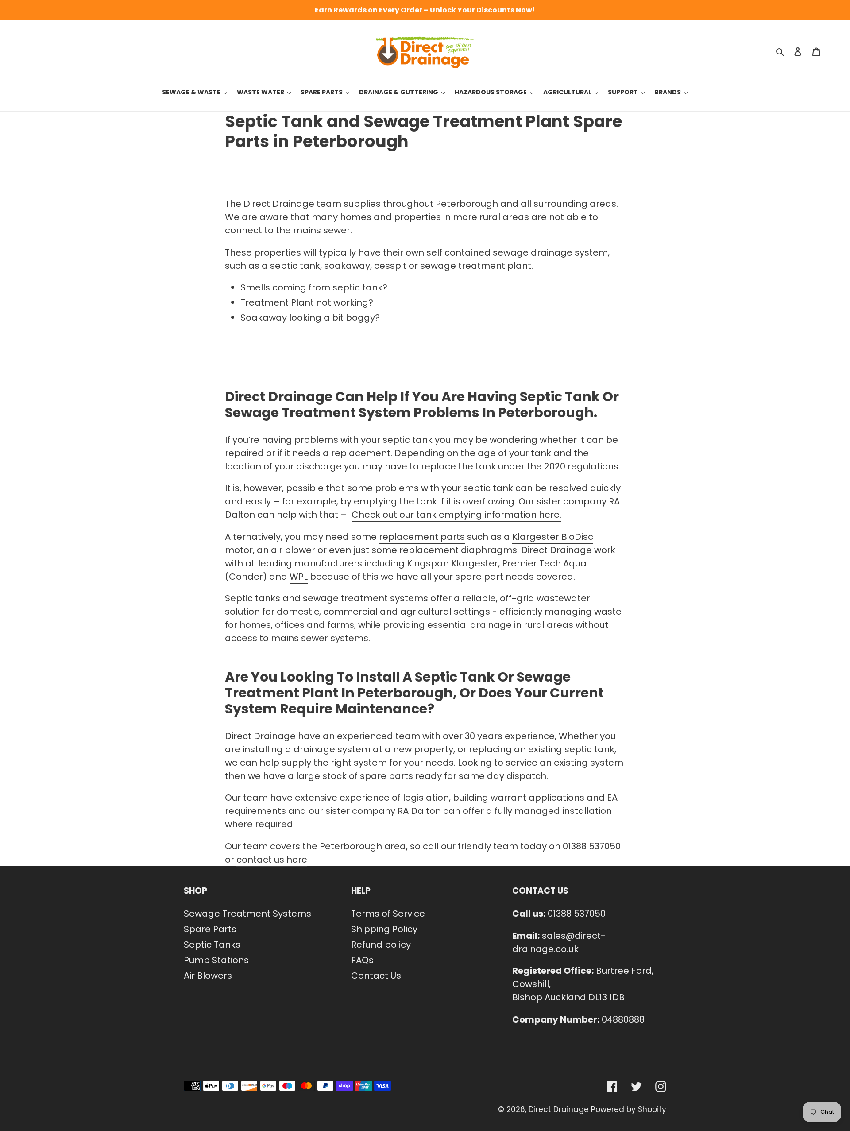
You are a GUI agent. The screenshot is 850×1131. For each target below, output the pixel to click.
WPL (299, 576)
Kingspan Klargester (452, 563)
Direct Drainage (559, 1109)
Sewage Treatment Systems (247, 913)
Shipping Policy (384, 929)
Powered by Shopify (628, 1109)
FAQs (362, 960)
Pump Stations (216, 960)
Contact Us (376, 975)
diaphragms (489, 550)
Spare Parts (210, 929)
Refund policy (381, 944)
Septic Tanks (212, 944)
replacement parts (422, 537)
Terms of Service (388, 913)
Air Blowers (208, 975)
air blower (293, 550)
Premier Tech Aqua (544, 563)
